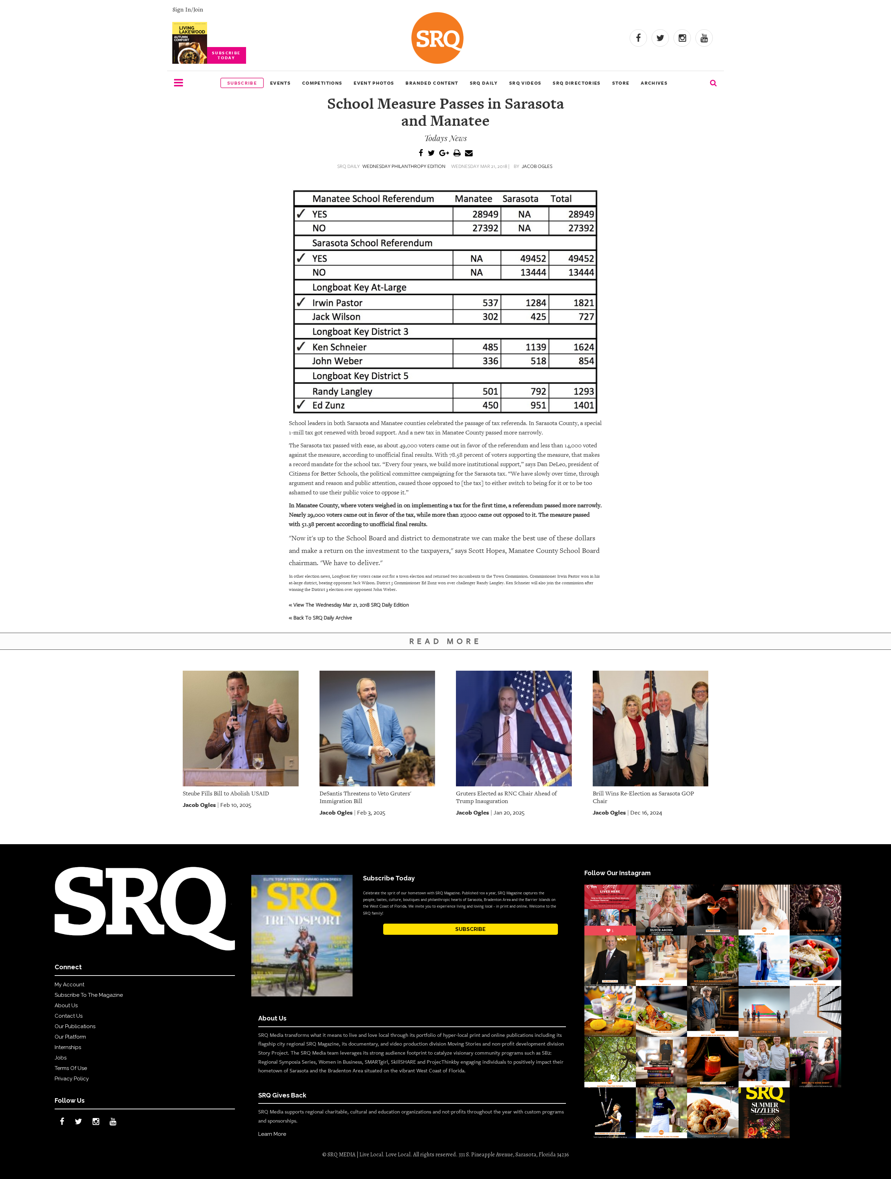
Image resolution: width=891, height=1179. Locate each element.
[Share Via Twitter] (431, 153)
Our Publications (75, 1026)
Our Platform (70, 1037)
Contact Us (68, 1016)
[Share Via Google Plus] (444, 153)
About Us (66, 1005)
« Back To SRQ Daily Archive (320, 617)
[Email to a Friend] (469, 153)
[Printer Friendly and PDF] (457, 153)
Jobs (60, 1058)
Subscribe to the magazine (89, 995)
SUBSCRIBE (470, 929)
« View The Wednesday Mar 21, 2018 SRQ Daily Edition (349, 604)
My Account (69, 984)
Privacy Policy (72, 1079)
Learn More (272, 1134)
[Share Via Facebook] (421, 153)
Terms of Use (71, 1068)
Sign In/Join (187, 9)
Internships (68, 1047)
